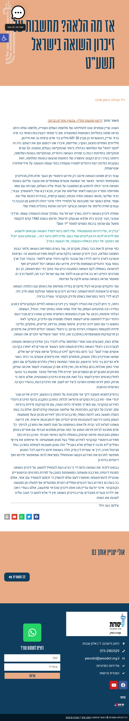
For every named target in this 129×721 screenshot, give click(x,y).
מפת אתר (86, 717)
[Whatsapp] (32, 632)
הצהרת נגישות (72, 717)
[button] (4, 38)
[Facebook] (123, 685)
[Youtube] (114, 685)
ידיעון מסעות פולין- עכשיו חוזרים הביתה (75, 120)
